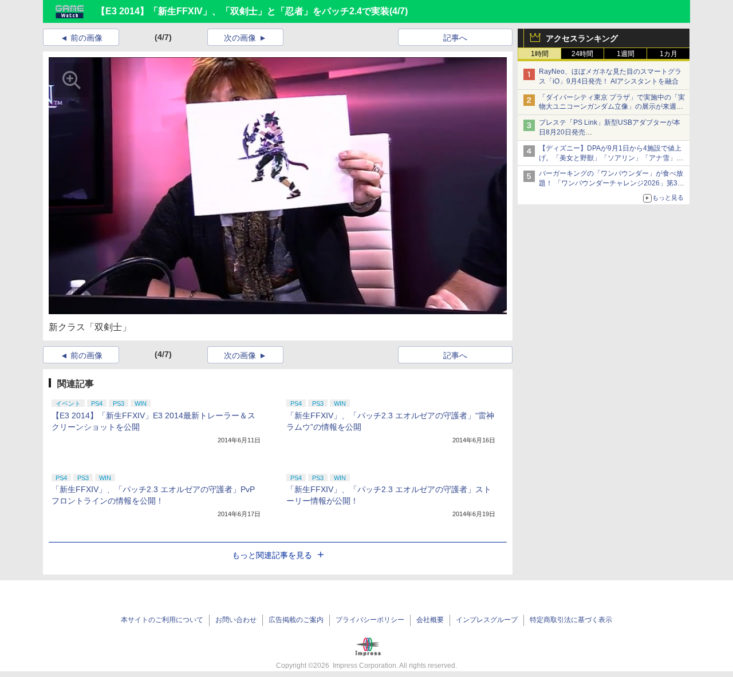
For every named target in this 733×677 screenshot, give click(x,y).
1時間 (540, 54)
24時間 (582, 54)
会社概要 (430, 620)
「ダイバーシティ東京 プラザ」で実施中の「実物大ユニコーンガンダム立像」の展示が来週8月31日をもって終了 (612, 107)
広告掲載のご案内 (296, 620)
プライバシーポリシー (370, 620)
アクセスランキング (582, 38)
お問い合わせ (236, 620)
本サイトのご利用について (162, 620)
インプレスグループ (487, 620)
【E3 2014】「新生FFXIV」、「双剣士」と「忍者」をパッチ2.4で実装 (242, 11)
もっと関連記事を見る (272, 555)
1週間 (626, 54)
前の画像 (86, 37)
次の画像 (240, 37)
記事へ (455, 37)
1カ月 (668, 54)
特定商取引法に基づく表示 (571, 620)
